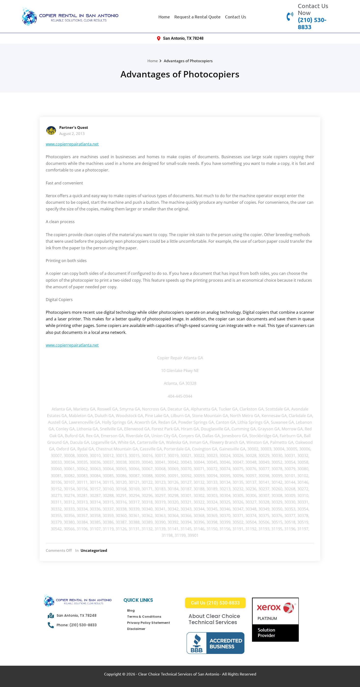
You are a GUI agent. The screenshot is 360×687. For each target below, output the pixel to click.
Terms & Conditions (144, 616)
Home (164, 16)
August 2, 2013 (72, 133)
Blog (131, 610)
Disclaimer (136, 629)
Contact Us (235, 16)
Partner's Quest (73, 127)
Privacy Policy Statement (148, 622)
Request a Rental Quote (197, 16)
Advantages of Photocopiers (188, 60)
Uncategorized (94, 550)
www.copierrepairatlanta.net (72, 144)
